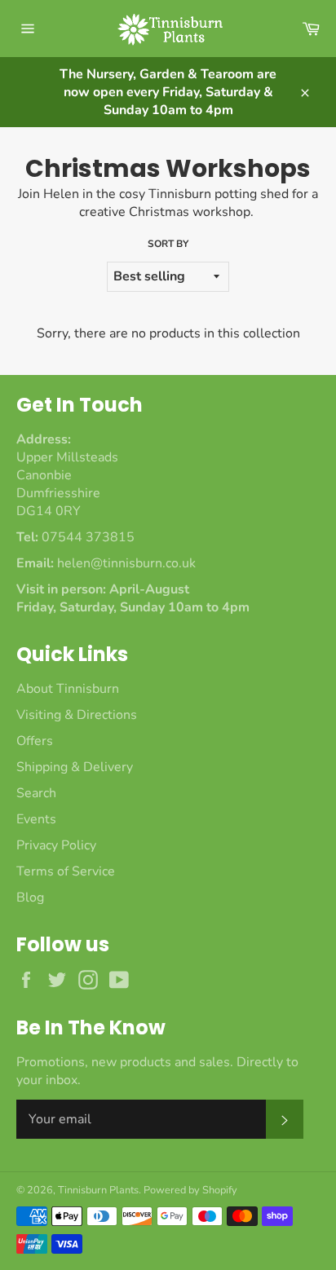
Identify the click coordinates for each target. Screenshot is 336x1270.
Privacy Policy (56, 845)
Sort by (168, 243)
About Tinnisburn (67, 689)
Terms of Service (65, 871)
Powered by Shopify (190, 1190)
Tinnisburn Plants (98, 1190)
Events (36, 819)
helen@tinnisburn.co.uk (126, 563)
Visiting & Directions (76, 715)
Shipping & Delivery (74, 767)
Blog (30, 897)
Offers (34, 741)
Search (36, 793)
